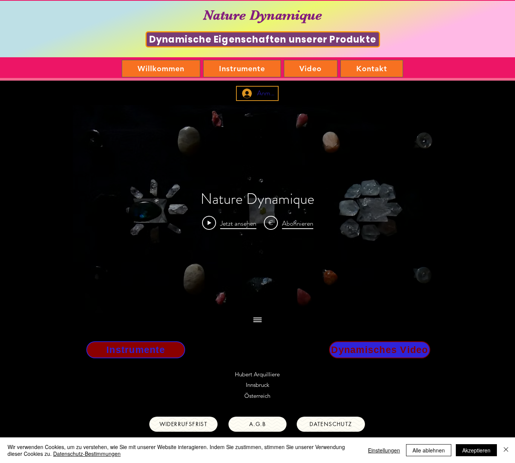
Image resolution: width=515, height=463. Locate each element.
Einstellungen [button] (384, 450)
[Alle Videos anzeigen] (257, 320)
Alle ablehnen (428, 450)
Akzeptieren (476, 450)
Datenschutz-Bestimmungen (87, 453)
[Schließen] (505, 450)
